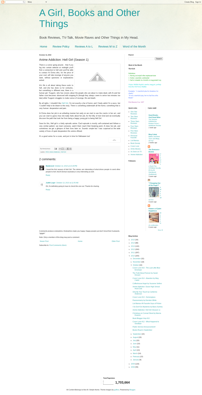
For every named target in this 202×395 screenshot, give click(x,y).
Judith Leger (51, 183)
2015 (133, 240)
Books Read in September (142, 330)
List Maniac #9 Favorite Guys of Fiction (147, 303)
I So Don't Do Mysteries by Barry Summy (148, 307)
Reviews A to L (84, 46)
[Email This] (60, 148)
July (134, 340)
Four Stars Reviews (134, 127)
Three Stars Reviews (135, 122)
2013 (133, 246)
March (135, 353)
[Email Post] (55, 148)
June (135, 344)
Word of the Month (134, 46)
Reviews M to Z (107, 46)
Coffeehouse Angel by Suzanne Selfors (147, 283)
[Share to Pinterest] (70, 148)
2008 (133, 367)
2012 (133, 249)
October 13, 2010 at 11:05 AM (67, 183)
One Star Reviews (134, 113)
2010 (47, 152)
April (135, 350)
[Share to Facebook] (68, 148)
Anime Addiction (54, 152)
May (134, 347)
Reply (48, 175)
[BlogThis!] (62, 148)
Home (43, 46)
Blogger (132, 390)
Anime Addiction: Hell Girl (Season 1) (146, 310)
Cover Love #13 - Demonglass (144, 297)
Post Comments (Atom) (58, 245)
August (136, 337)
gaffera (116, 390)
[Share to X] (65, 148)
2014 (133, 243)
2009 (133, 364)
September (137, 334)
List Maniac (135, 140)
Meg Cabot (153, 134)
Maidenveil (50, 166)
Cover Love (135, 146)
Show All (160, 230)
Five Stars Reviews (134, 132)
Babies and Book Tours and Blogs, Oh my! (154, 138)
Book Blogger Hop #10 (141, 318)
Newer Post (44, 241)
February (136, 357)
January (136, 360)
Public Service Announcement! (144, 327)
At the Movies (136, 149)
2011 (133, 253)
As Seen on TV (136, 152)
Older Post (116, 241)
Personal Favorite (134, 137)
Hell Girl (65, 103)
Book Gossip (135, 143)
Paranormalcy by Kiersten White (145, 300)
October (136, 265)
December (137, 259)
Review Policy (61, 46)
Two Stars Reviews (134, 117)
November (137, 262)
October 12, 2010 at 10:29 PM (66, 166)
